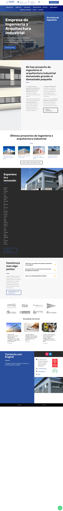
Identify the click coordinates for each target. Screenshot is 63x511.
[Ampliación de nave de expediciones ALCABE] (54, 150)
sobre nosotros (9, 250)
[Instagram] (46, 354)
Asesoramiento (37, 7)
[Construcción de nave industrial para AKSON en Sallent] (9, 150)
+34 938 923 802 (32, 3)
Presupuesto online (52, 194)
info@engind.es (23, 3)
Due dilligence (56, 52)
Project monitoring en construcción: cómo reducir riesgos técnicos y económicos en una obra (49, 338)
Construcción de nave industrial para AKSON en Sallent (8, 157)
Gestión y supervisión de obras (55, 44)
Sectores (45, 7)
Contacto (40, 9)
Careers (35, 9)
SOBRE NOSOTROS (48, 110)
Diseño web (39, 404)
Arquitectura (9, 7)
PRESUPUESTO (54, 2)
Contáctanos (10, 47)
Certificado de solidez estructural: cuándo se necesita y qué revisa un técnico (31, 337)
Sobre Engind (53, 7)
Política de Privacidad (31, 404)
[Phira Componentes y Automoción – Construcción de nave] (39, 150)
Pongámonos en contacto (13, 292)
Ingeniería (18, 7)
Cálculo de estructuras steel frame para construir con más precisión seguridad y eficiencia (14, 338)
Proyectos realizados (25, 9)
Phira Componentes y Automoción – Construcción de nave (38, 157)
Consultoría (27, 7)
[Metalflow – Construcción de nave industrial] (24, 150)
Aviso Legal (24, 404)
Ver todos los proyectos (31, 162)
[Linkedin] (50, 354)
